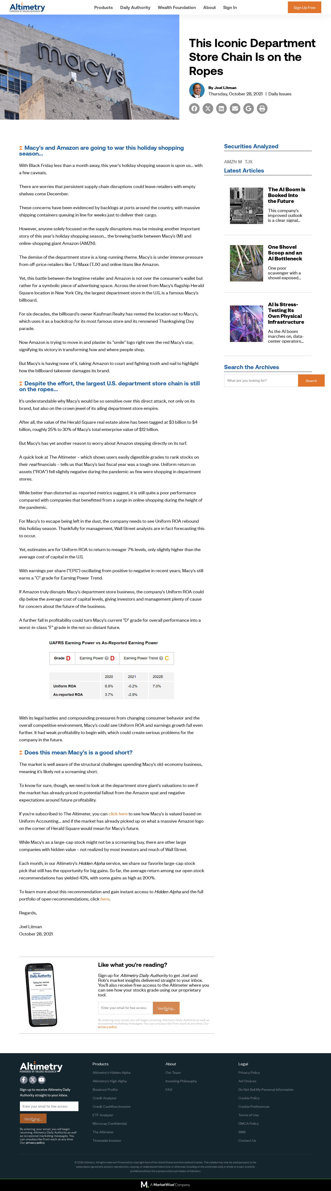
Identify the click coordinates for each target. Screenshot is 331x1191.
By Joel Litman (222, 87)
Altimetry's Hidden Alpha (112, 1072)
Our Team (173, 1072)
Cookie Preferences (253, 1106)
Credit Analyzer (105, 1097)
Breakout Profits (105, 1089)
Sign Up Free (304, 7)
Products (103, 7)
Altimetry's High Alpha (110, 1080)
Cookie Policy (249, 1097)
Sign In (230, 7)
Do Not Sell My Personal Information (265, 1089)
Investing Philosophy (181, 1080)
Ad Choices (247, 1080)
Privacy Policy (249, 1072)
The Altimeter (103, 1131)
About (209, 7)
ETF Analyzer (103, 1114)
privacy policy (107, 1026)
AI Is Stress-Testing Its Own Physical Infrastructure (286, 313)
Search (311, 380)
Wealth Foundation (177, 7)
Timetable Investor (107, 1140)
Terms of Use (248, 1114)
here (105, 898)
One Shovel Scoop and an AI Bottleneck (285, 252)
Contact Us (247, 1140)
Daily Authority (135, 7)
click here (118, 813)
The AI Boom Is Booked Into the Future (286, 195)
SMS (242, 1131)
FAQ (169, 1089)
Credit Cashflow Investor (112, 1106)
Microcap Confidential (110, 1123)
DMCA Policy (248, 1123)
